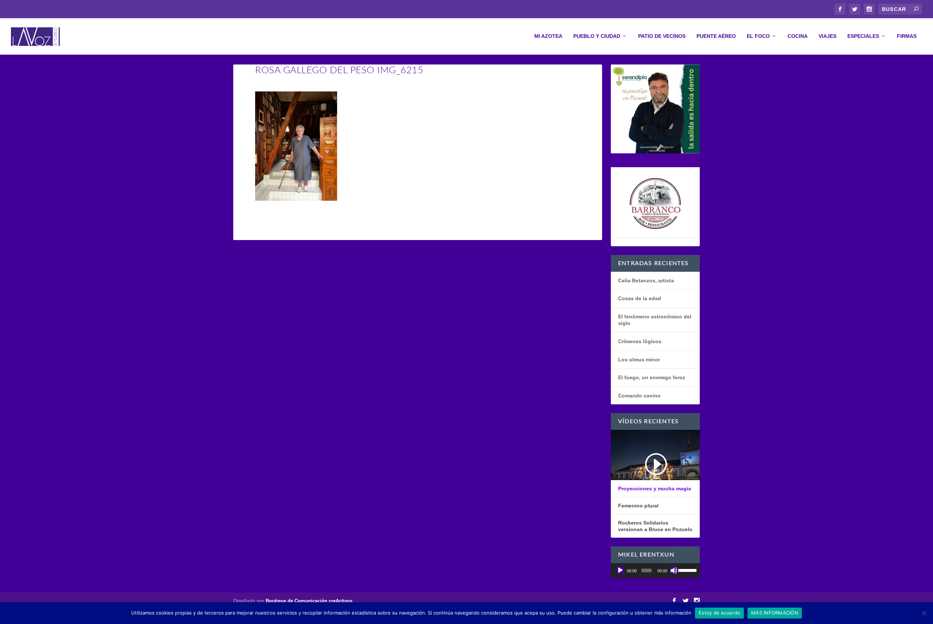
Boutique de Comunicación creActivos (309, 601)
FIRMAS (907, 36)
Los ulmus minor (639, 359)
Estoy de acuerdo (719, 613)
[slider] (687, 569)
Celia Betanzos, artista (646, 280)
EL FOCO (758, 36)
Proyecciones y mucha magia (654, 488)
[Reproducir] (620, 570)
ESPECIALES (863, 36)
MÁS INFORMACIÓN (774, 613)
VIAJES (827, 36)
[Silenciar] (674, 570)
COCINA (798, 36)
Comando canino (639, 396)
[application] (655, 570)
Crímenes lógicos (639, 341)
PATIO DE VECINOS (662, 36)
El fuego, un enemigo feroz (651, 377)
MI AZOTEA (548, 36)
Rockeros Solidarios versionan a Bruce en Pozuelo (655, 526)
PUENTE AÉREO (716, 36)
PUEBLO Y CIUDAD (596, 36)
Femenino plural (638, 506)
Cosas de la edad (639, 298)
